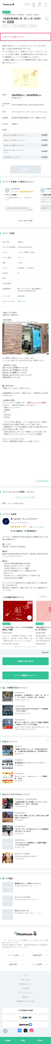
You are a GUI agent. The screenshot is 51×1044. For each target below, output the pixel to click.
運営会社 (25, 997)
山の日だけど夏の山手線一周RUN (16, 208)
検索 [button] (34, 6)
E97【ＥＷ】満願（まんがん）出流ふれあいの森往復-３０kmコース (32, 816)
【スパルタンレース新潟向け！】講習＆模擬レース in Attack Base (31, 844)
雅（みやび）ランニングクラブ (24, 519)
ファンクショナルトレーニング (25, 856)
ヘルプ (25, 975)
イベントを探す (13, 955)
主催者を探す (37, 955)
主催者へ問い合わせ (26, 661)
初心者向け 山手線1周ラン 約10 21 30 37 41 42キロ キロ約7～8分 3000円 (31, 696)
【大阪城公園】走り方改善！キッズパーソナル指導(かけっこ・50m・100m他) (31, 803)
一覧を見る (43, 596)
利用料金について (25, 984)
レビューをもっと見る (25, 220)
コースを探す (37, 964)
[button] (15, 646)
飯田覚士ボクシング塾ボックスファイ (28, 883)
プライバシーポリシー (25, 993)
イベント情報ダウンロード (25, 675)
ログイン (40, 6)
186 (37, 527)
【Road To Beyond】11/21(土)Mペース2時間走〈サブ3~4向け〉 (31, 710)
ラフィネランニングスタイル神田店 (29, 434)
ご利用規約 (25, 988)
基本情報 (8, 1040)
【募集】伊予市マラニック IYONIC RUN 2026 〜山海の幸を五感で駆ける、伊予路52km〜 (31, 750)
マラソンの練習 (10, 195)
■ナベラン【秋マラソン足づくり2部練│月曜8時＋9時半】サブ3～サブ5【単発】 (32, 723)
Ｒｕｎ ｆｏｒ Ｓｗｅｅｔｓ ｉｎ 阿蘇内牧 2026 (31, 777)
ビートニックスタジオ (22, 897)
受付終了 (40, 1040)
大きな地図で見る (42, 481)
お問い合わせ (25, 980)
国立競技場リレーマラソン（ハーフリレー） (30, 763)
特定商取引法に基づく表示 (25, 1001)
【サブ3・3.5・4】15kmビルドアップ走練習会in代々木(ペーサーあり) (32, 830)
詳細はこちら (22, 301)
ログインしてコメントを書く (26, 497)
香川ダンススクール (22, 911)
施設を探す (13, 964)
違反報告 (45, 652)
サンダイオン (15, 189)
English (27, 4)
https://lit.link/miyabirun (19, 522)
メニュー (46, 6)
